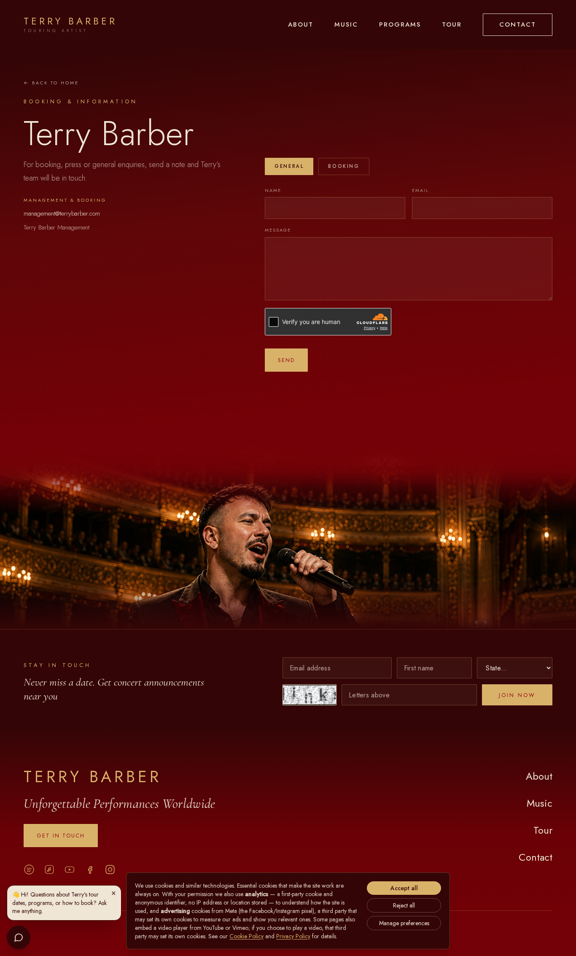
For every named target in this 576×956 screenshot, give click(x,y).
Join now (517, 695)
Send (286, 360)
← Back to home (51, 82)
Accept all (404, 888)
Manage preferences (404, 923)
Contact (517, 24)
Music (346, 24)
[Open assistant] (18, 937)
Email (420, 190)
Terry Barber (92, 777)
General (289, 166)
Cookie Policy (246, 936)
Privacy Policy (293, 936)
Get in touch (61, 836)
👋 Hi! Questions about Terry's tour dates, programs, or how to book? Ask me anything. (59, 903)
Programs (400, 24)
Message (278, 230)
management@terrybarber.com (62, 213)
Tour (452, 24)
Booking (343, 166)
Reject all (404, 905)
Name (273, 190)
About (300, 24)
